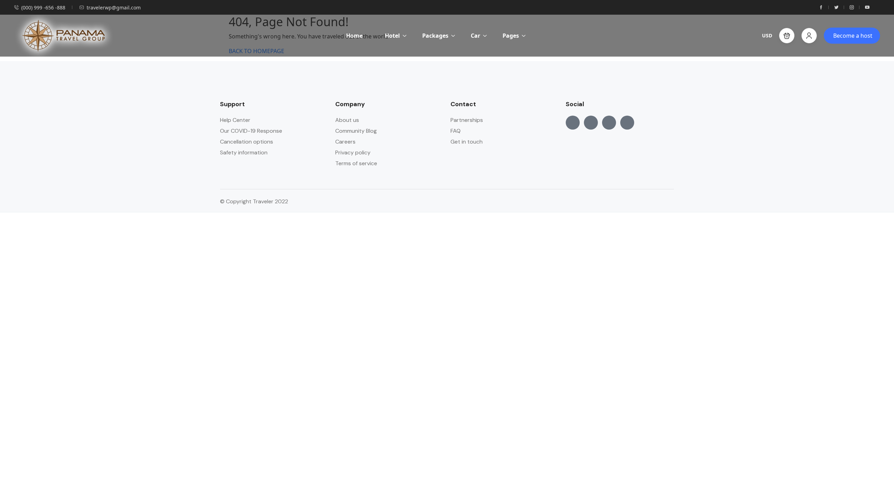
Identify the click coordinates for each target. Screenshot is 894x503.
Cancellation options (246, 141)
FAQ (455, 130)
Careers (345, 141)
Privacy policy (353, 152)
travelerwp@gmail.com (114, 7)
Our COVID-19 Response (251, 130)
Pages (511, 35)
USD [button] (767, 35)
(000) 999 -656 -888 (43, 7)
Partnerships (466, 120)
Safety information (244, 152)
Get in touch (466, 141)
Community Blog (356, 130)
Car (475, 35)
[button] (786, 35)
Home (354, 35)
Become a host (852, 35)
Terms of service (356, 163)
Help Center (235, 120)
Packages (435, 35)
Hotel (392, 35)
